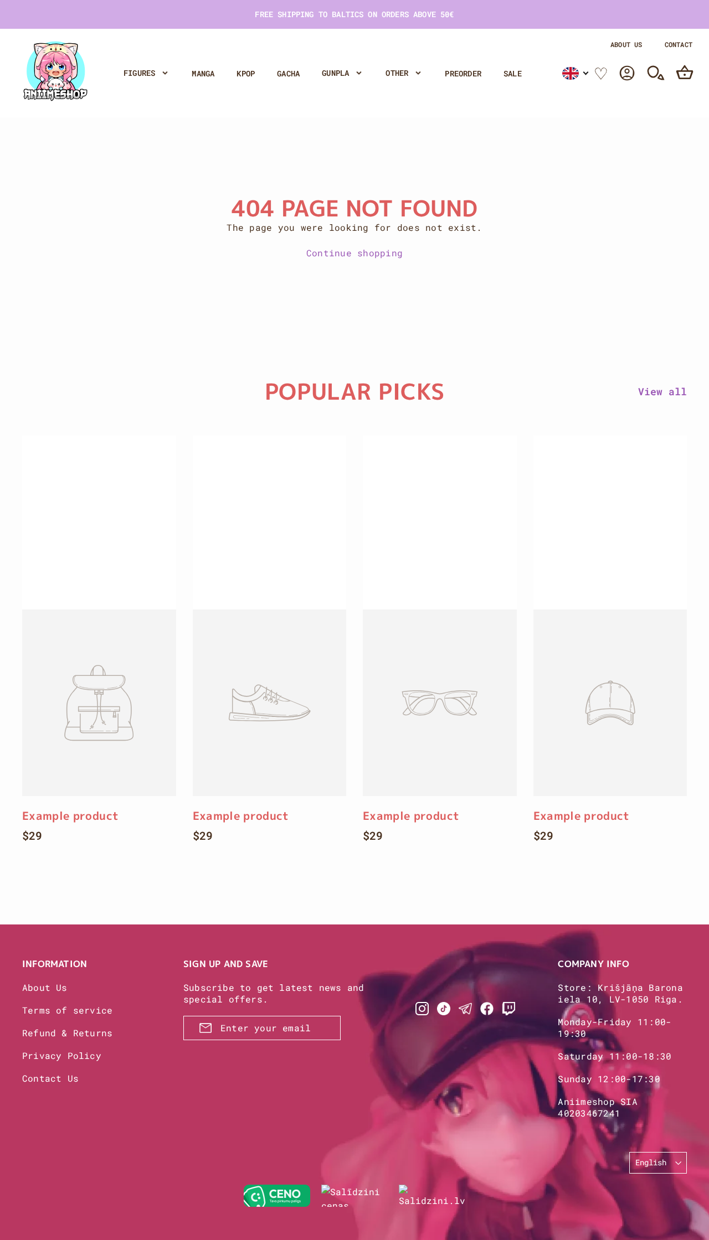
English (650, 1162)
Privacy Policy (61, 1055)
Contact (678, 44)
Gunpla (335, 73)
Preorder (463, 73)
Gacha (288, 73)
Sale (513, 73)
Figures (139, 73)
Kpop (246, 73)
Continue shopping (354, 253)
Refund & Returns (67, 1032)
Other (397, 73)
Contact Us (50, 1078)
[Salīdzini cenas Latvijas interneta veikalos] (354, 1196)
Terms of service (67, 1010)
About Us (626, 44)
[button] (576, 73)
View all (662, 391)
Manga (203, 73)
